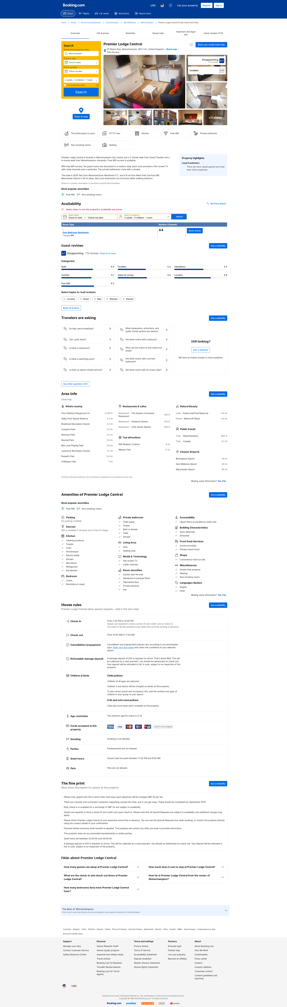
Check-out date (70, 67)
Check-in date (70, 58)
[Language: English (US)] (162, 5)
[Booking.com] (74, 5)
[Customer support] (170, 5)
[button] (81, 80)
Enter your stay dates (123, 647)
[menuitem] (68, 13)
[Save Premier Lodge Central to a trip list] (191, 44)
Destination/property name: (76, 49)
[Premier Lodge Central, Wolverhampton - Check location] (104, 50)
